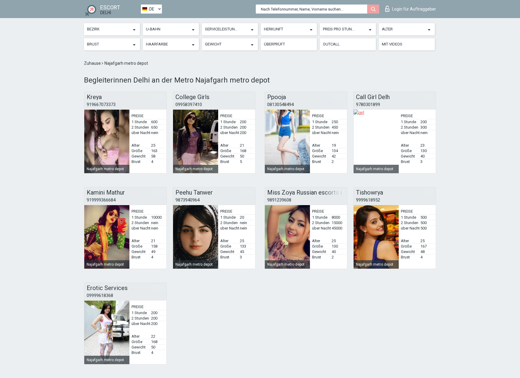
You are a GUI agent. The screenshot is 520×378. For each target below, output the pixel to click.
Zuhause (93, 63)
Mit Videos (392, 44)
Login (414, 9)
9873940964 (187, 200)
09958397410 (188, 104)
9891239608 (279, 200)
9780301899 (368, 104)
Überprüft (274, 44)
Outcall (331, 44)
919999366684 (101, 200)
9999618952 (368, 200)
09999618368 (100, 295)
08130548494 (280, 104)
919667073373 (101, 104)
